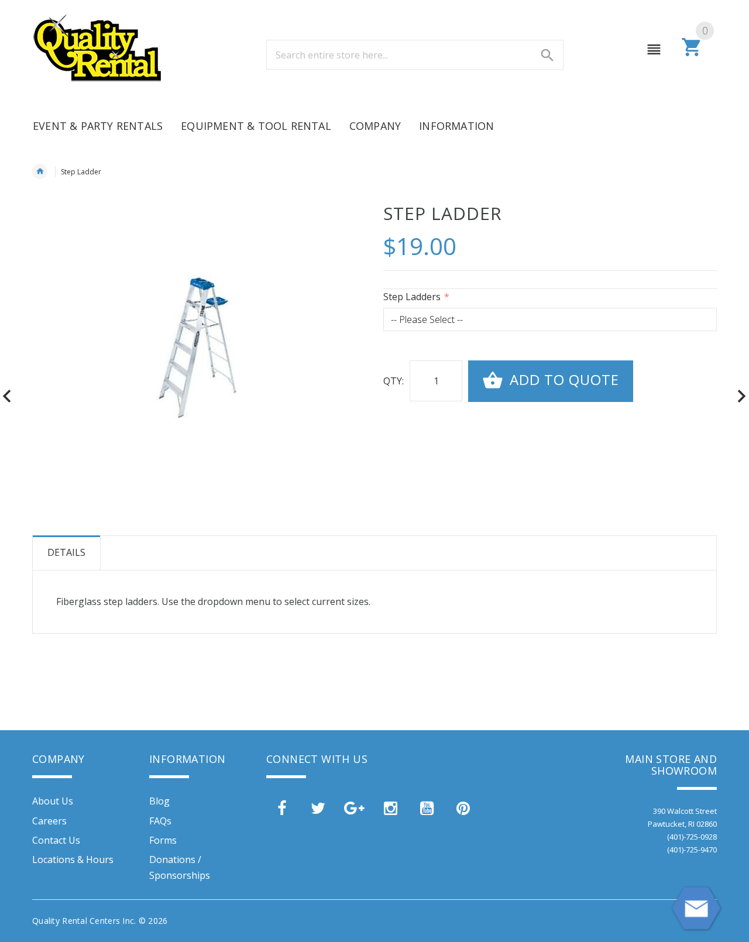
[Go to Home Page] (39, 171)
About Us (52, 801)
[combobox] (415, 55)
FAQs (160, 820)
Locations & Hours (73, 859)
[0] (692, 54)
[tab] (67, 553)
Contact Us (56, 840)
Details (66, 552)
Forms (163, 840)
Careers (49, 820)
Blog (159, 801)
